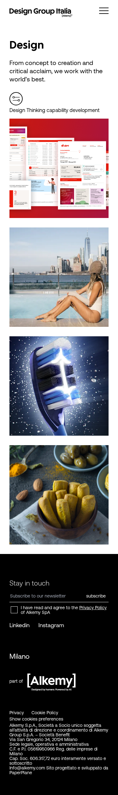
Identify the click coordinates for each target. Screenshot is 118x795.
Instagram (51, 625)
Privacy (16, 712)
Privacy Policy (93, 607)
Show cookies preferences (36, 718)
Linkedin (19, 625)
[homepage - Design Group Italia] (40, 12)
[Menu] (104, 11)
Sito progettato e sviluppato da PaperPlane (58, 770)
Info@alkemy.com (27, 767)
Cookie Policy (44, 712)
